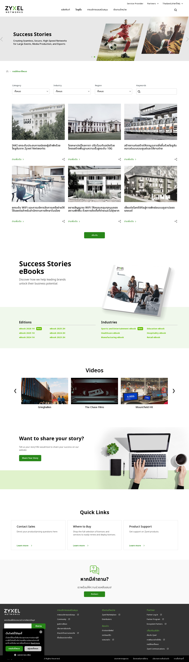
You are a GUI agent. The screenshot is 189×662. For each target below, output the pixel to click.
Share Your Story (30, 458)
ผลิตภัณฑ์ (65, 9)
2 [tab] (94, 57)
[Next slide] (186, 39)
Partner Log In (152, 615)
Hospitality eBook (156, 333)
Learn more (22, 545)
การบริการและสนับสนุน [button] (97, 9)
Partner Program (153, 619)
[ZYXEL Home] (14, 9)
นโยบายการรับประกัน (64, 628)
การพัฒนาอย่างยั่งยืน (154, 640)
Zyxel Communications (156, 649)
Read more (35, 643)
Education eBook (156, 328)
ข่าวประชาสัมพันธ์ (107, 630)
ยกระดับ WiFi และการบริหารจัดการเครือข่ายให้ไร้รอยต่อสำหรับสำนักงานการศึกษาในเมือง (38, 209)
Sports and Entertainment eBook (121, 328)
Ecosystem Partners (155, 624)
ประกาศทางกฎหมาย (121, 658)
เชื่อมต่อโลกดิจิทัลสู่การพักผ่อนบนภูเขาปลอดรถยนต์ (149, 209)
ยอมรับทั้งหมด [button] (14, 648)
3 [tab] (97, 57)
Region (98, 85)
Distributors (107, 619)
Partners (151, 3)
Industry (58, 85)
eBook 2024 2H (57, 333)
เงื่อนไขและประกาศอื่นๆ (64, 637)
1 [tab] (91, 57)
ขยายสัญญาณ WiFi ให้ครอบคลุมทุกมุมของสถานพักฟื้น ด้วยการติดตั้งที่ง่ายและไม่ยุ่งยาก (93, 209)
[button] (24, 654)
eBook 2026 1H (30, 328)
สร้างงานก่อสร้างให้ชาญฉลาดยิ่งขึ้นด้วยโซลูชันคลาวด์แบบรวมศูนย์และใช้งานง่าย (150, 147)
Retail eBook (153, 337)
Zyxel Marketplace (109, 615)
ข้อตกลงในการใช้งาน (140, 658)
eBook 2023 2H (57, 337)
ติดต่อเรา (94, 594)
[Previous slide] (2, 39)
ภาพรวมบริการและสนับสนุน (66, 615)
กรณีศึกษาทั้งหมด (153, 644)
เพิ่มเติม (94, 235)
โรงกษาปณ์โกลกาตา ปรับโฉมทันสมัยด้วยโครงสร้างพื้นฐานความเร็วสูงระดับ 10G (91, 147)
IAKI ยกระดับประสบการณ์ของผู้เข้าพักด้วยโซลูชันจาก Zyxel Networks (36, 147)
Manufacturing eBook (112, 337)
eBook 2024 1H (27, 337)
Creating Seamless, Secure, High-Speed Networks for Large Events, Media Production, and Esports (40, 42)
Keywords (141, 85)
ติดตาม (38, 626)
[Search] (176, 10)
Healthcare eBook (110, 333)
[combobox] (40, 632)
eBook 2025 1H (27, 333)
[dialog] (23, 643)
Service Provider (135, 3)
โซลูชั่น (78, 9)
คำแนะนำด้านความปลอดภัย (66, 633)
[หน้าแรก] (7, 71)
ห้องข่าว (105, 626)
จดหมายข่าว (106, 640)
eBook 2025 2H (57, 328)
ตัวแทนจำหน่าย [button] (120, 9)
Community (61, 619)
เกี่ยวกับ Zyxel (151, 635)
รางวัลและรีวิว (106, 635)
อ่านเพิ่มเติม (16, 159)
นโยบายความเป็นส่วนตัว (161, 658)
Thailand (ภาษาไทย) (171, 3)
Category (16, 85)
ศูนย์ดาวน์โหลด (62, 624)
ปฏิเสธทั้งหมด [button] (33, 648)
